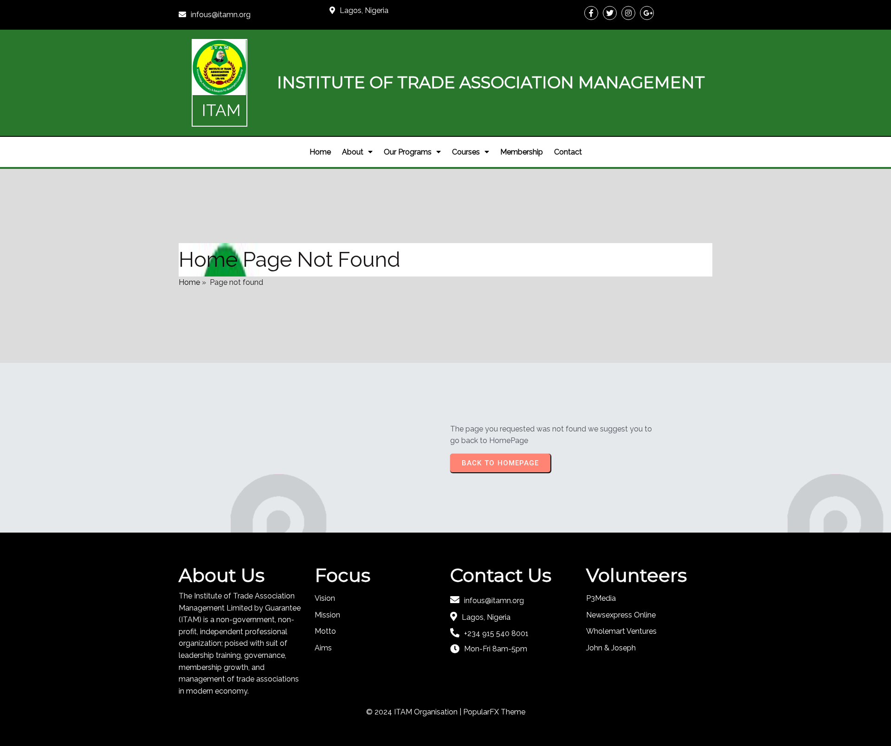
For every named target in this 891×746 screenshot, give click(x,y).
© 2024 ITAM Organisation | (414, 711)
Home (189, 282)
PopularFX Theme (494, 711)
